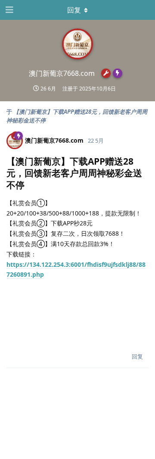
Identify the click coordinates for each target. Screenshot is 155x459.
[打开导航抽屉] (8, 10)
